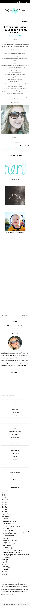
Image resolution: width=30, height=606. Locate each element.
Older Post (25, 315)
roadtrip (15, 469)
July (4, 559)
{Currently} (6, 538)
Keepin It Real (10, 148)
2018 (3, 502)
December (6, 514)
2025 (15, 406)
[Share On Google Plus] (25, 145)
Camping (15, 415)
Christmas (15, 421)
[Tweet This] (20, 145)
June (4, 561)
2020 (3, 499)
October (5, 518)
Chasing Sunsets (15, 418)
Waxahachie (15, 462)
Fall (15, 428)
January (5, 569)
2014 (3, 509)
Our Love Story (15, 437)
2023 (3, 494)
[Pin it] (28, 145)
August (5, 557)
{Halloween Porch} (8, 528)
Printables (15, 440)
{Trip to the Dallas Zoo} (9, 537)
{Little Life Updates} (8, 530)
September (6, 556)
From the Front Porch (15, 431)
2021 (3, 497)
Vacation (15, 459)
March (5, 566)
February (5, 568)
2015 (3, 508)
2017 (3, 504)
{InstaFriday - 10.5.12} (8, 547)
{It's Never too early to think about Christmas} (15, 525)
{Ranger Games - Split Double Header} (13, 550)
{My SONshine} (7, 545)
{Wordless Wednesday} (9, 523)
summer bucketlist (15, 472)
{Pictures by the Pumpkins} (10, 521)
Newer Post (5, 315)
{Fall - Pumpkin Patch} (9, 544)
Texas (15, 447)
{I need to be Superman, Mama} (11, 552)
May (4, 562)
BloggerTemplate (23, 604)
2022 (3, 496)
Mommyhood (17, 148)
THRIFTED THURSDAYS (15, 444)
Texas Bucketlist (15, 450)
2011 (3, 571)
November (6, 516)
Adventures (15, 409)
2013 (3, 511)
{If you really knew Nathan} (10, 535)
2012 (3, 513)
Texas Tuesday (15, 453)
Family (5, 148)
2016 (3, 506)
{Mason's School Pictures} (10, 540)
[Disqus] (15, 257)
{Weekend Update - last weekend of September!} (16, 554)
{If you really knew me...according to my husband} (16, 532)
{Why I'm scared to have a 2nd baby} (12, 526)
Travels (15, 456)
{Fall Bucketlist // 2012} (9, 549)
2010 (3, 573)
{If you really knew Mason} (10, 533)
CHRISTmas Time (15, 412)
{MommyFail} (6, 542)
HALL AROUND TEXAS (11, 604)
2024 (3, 492)
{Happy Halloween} (8, 520)
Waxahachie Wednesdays (15, 466)
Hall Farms (15, 434)
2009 (3, 574)
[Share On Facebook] (23, 145)
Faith (15, 425)
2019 (3, 501)
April (4, 564)
